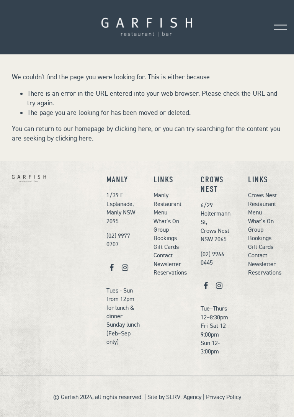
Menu (160, 212)
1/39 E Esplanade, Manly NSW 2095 (120, 207)
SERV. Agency (183, 397)
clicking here (133, 128)
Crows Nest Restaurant (262, 199)
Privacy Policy (223, 397)
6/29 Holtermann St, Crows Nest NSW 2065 (215, 222)
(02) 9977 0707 (118, 240)
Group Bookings (165, 234)
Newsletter (167, 264)
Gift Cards (166, 246)
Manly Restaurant (167, 199)
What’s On (166, 221)
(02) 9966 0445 (212, 258)
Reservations (170, 272)
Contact (163, 255)
